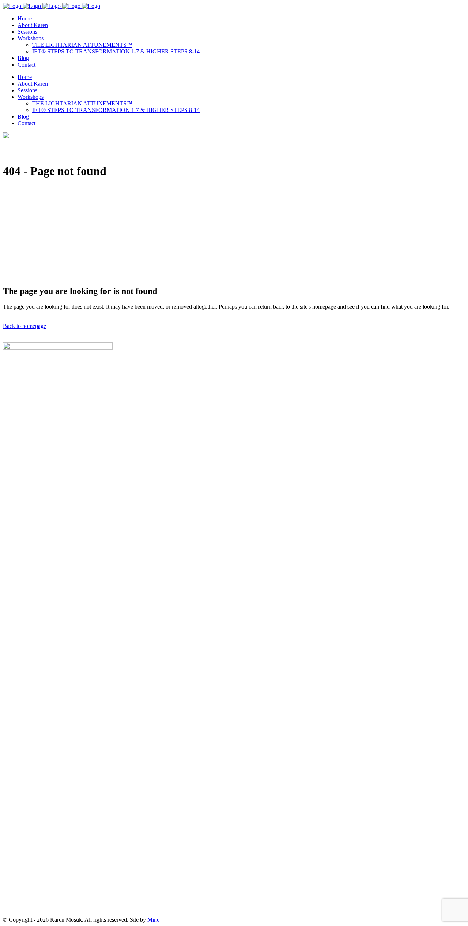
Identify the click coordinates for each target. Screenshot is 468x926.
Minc (153, 919)
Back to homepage (24, 326)
